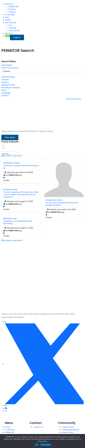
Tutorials (12, 28)
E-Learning (9, 14)
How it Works (10, 22)
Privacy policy (46, 445)
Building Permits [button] (8, 85)
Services (12, 9)
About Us (9, 33)
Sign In (21, 305)
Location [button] (5, 95)
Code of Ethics (68, 427)
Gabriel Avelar (11, 189)
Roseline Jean (11, 218)
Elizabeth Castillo (12, 163)
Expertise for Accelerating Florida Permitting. (17, 222)
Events (8, 20)
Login (7, 36)
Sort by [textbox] (5, 153)
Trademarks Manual (70, 429)
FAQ (10, 25)
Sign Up (15, 305)
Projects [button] (5, 82)
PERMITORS (13, 6)
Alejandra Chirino (54, 200)
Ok (37, 445)
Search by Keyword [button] (9, 68)
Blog (7, 17)
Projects (12, 12)
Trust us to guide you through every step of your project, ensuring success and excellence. (20, 194)
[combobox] (10, 152)
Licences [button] (5, 79)
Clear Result (6, 65)
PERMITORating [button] (8, 77)
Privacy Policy (59, 271)
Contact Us (38, 427)
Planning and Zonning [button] (10, 87)
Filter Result (10, 137)
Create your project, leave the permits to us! (21, 166)
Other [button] (4, 90)
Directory (9, 4)
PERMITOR (9, 432)
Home (7, 427)
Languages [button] (6, 93)
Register (17, 37)
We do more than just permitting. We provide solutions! (62, 203)
